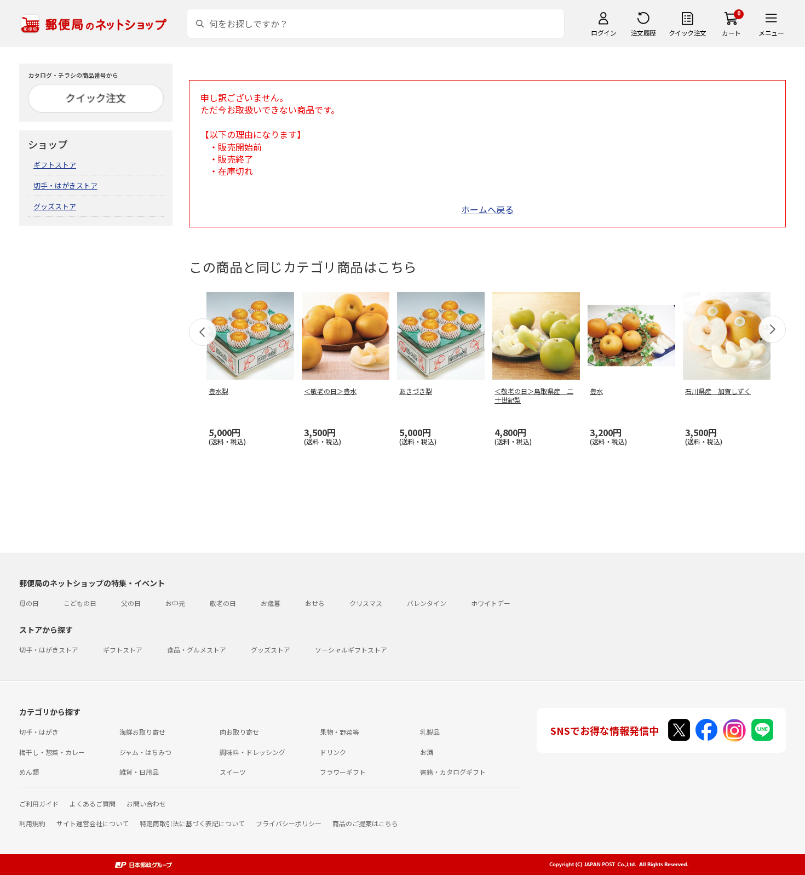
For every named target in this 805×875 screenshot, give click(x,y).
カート (731, 32)
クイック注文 (687, 32)
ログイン (603, 32)
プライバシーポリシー (288, 823)
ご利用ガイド (39, 803)
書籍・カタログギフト (453, 771)
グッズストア (54, 206)
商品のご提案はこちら (365, 823)
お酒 (426, 752)
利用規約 (32, 823)
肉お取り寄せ (239, 731)
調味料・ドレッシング (252, 752)
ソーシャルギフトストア (351, 649)
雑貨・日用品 (139, 771)
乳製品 (430, 731)
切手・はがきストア (65, 185)
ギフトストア (54, 164)
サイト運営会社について (92, 823)
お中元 (175, 603)
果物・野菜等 (339, 731)
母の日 (29, 603)
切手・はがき (39, 731)
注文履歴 (643, 32)
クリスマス (365, 603)
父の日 (131, 603)
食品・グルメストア (196, 649)
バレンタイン (426, 603)
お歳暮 (270, 603)
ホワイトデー (490, 603)
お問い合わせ (146, 803)
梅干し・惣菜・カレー (52, 752)
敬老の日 (223, 603)
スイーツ (233, 771)
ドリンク (333, 752)
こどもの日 (80, 603)
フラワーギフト (343, 771)
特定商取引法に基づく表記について (192, 823)
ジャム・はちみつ (145, 752)
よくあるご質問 (93, 803)
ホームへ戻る (487, 209)
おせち (315, 603)
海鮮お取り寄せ (142, 731)
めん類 (29, 771)
